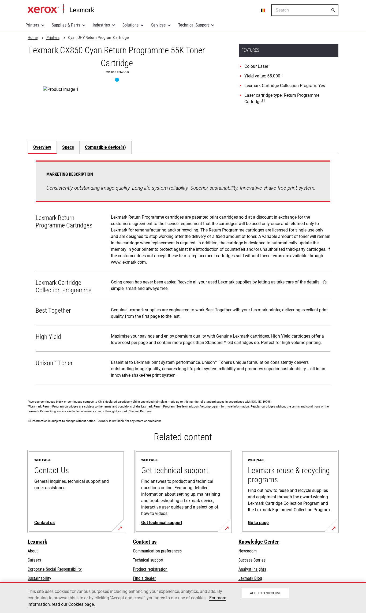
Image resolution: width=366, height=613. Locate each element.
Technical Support (193, 25)
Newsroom (247, 551)
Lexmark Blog (250, 578)
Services (158, 25)
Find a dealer (144, 578)
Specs (68, 147)
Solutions (130, 25)
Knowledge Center (258, 542)
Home (61, 8)
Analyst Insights (252, 569)
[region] (183, 597)
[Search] (333, 10)
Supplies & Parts (66, 25)
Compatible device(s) (105, 147)
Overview (42, 147)
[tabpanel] (183, 273)
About (33, 551)
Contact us (145, 542)
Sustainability (39, 578)
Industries (101, 25)
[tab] (42, 147)
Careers (34, 560)
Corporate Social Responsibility (55, 569)
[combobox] (304, 10)
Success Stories (252, 560)
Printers (32, 25)
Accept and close (265, 593)
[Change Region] (263, 10)
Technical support (148, 560)
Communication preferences (157, 551)
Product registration (150, 569)
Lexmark (37, 542)
